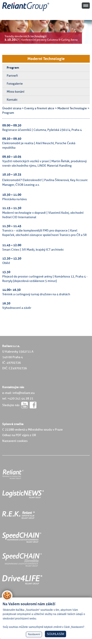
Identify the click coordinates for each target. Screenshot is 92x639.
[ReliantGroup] (26, 11)
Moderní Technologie (46, 58)
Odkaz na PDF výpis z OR (19, 435)
